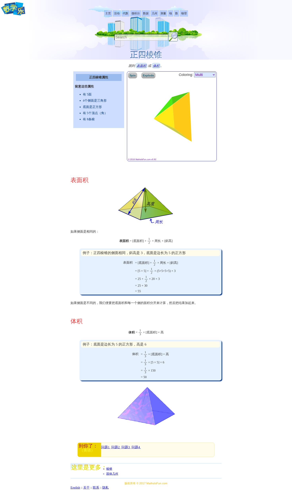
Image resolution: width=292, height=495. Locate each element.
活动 (117, 13)
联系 (96, 487)
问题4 (136, 447)
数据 (146, 13)
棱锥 (109, 468)
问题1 (105, 447)
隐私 (105, 487)
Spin (133, 75)
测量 (163, 13)
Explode (148, 75)
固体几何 (112, 473)
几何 (154, 13)
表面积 (141, 65)
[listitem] (108, 13)
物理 (184, 13)
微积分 (135, 13)
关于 (86, 487)
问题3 (126, 447)
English (75, 487)
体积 (156, 65)
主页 (108, 13)
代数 (125, 13)
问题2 (116, 447)
